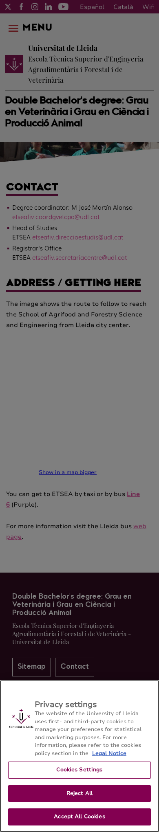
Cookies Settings (79, 769)
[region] (79, 756)
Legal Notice (109, 753)
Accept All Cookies (79, 816)
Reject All (79, 793)
